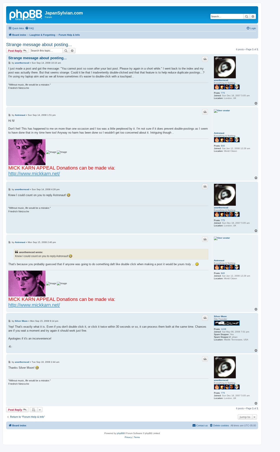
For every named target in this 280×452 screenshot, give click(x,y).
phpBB (120, 433)
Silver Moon (220, 316)
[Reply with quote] (205, 59)
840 (223, 146)
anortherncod (221, 80)
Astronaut (219, 133)
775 (223, 93)
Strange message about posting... (39, 44)
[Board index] (26, 14)
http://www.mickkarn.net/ (34, 173)
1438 (223, 329)
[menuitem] (29, 28)
